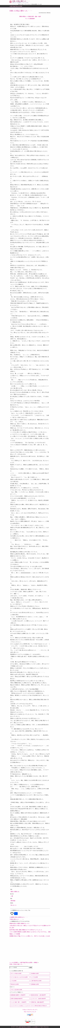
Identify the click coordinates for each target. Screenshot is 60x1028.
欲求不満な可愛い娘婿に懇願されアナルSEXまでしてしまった (26, 929)
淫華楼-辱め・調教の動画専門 (37, 1002)
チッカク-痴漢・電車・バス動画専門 (18, 1002)
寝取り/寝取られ (15, 891)
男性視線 (13, 900)
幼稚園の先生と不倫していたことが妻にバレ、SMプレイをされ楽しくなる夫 (30, 936)
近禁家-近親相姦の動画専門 (16, 998)
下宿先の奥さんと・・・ (16, 919)
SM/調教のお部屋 (35, 973)
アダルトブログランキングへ (30, 1009)
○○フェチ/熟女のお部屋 (16, 973)
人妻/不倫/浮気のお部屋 (16, 6)
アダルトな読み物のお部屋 (16, 989)
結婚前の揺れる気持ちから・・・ (19, 917)
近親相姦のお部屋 (35, 984)
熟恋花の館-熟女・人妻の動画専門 (38, 995)
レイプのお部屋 (34, 977)
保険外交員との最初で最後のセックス (19, 923)
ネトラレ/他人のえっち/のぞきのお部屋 (19, 977)
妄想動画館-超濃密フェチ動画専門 (18, 995)
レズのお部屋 (13, 980)
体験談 (35, 962)
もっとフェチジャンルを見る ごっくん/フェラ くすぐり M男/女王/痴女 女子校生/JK (29, 1005)
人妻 (12, 896)
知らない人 (13, 905)
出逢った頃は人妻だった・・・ (18, 964)
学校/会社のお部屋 (15, 984)
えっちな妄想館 (14, 962)
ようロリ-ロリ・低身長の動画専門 (38, 998)
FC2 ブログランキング (30, 1011)
